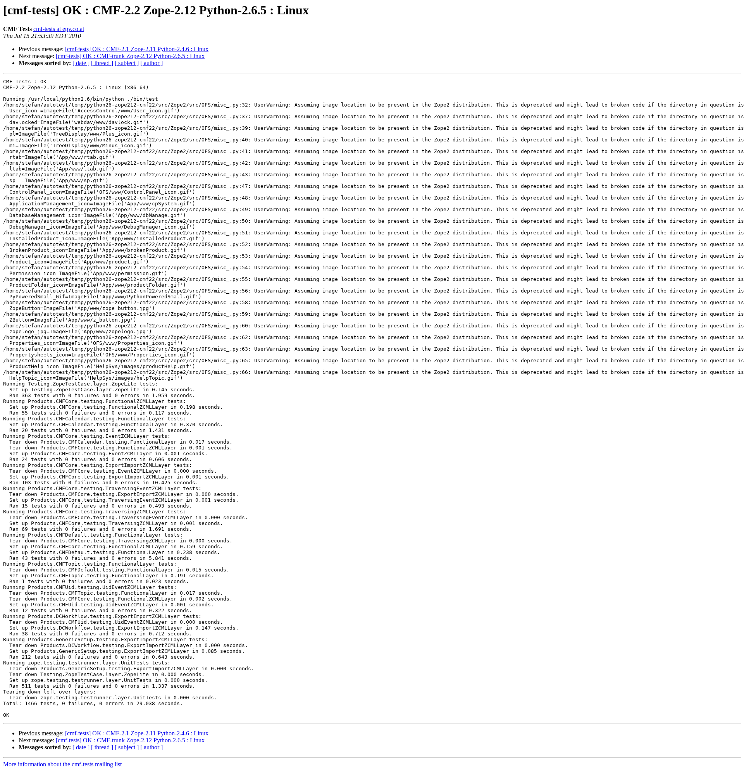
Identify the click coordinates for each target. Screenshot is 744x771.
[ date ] (81, 63)
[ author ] (151, 63)
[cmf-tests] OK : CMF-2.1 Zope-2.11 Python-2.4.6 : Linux (136, 49)
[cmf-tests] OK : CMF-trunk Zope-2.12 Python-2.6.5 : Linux (130, 56)
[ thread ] (102, 63)
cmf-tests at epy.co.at (58, 29)
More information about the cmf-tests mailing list (62, 764)
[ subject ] (127, 63)
